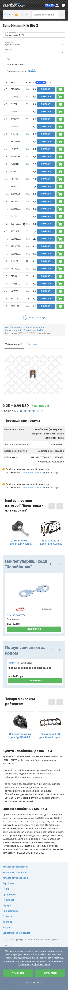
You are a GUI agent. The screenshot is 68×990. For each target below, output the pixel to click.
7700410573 (17, 164)
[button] (50, 5)
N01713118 (16, 179)
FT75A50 (15, 89)
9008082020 (17, 96)
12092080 (15, 156)
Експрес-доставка (17, 71)
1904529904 (17, 224)
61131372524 (17, 298)
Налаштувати (34, 982)
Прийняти (18, 973)
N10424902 (16, 614)
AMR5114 (21, 663)
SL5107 (14, 134)
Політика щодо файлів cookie (34, 964)
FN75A (14, 104)
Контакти (7, 922)
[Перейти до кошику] (63, 5)
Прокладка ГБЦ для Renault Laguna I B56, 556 (50, 736)
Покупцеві (8, 899)
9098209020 (17, 111)
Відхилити (50, 973)
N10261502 (16, 149)
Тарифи (7, 905)
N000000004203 (19, 186)
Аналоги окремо (15, 64)
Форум (6, 927)
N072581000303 (19, 291)
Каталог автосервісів (14, 872)
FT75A (14, 276)
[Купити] (60, 89)
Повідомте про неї (31, 472)
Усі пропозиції (13, 344)
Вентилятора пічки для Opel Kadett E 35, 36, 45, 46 (20, 736)
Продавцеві (9, 894)
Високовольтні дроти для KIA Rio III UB (50, 542)
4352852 (15, 231)
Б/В (8, 59)
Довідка (7, 916)
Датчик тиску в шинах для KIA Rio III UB (20, 542)
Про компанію (10, 911)
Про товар (32, 344)
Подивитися (34, 629)
